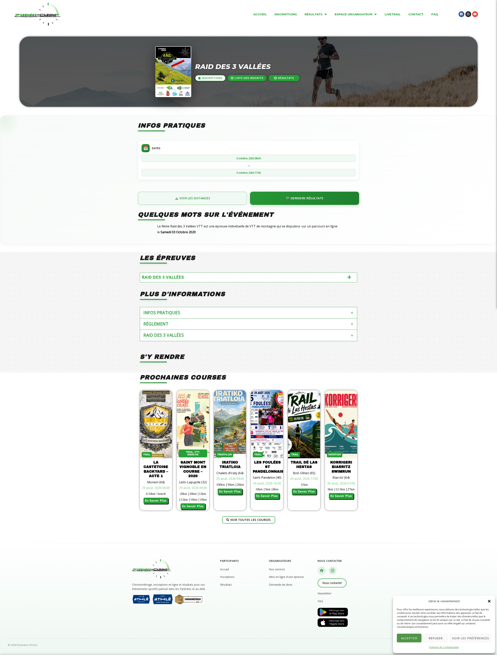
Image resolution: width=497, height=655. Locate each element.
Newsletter (324, 593)
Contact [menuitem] (416, 14)
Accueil (224, 569)
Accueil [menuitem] (260, 14)
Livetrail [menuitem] (393, 14)
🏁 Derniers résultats (304, 198)
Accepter (409, 638)
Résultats (226, 584)
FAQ (320, 601)
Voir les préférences (470, 638)
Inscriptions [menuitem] (286, 14)
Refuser (436, 638)
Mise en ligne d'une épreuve (286, 577)
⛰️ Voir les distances (192, 198)
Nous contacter (332, 583)
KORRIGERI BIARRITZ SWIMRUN (341, 466)
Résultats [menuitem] (313, 14)
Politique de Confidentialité (444, 647)
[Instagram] (332, 570)
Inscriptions (227, 577)
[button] (489, 601)
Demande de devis (280, 584)
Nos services (277, 569)
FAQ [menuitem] (434, 14)
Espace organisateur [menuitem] (353, 14)
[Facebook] (322, 570)
